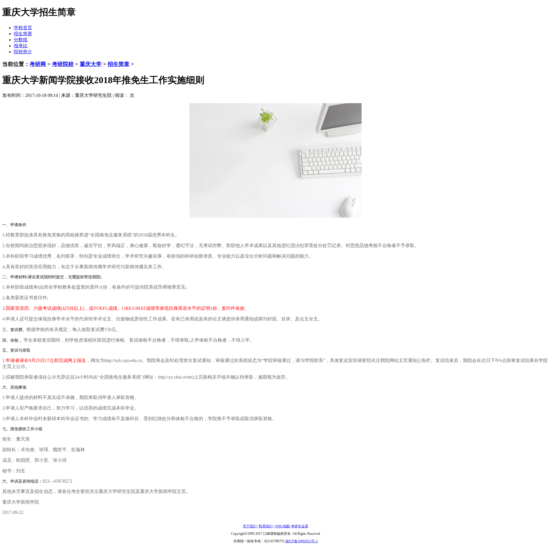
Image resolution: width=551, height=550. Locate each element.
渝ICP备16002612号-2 (301, 541)
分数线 (21, 39)
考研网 (38, 64)
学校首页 (23, 27)
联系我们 (266, 526)
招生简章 (23, 33)
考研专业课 (299, 526)
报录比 (21, 45)
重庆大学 (91, 64)
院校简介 (23, 51)
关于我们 (250, 526)
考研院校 (63, 64)
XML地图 (282, 526)
